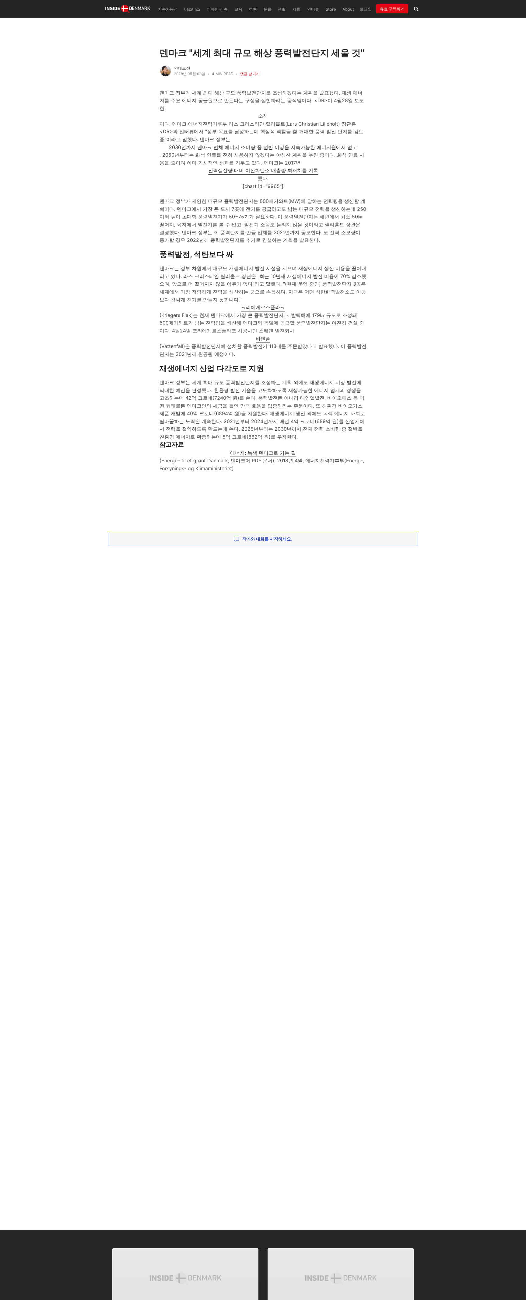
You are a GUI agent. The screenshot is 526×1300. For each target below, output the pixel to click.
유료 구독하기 (392, 8)
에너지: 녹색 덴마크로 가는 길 (263, 453)
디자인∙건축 (217, 9)
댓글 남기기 (250, 73)
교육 (238, 9)
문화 (268, 9)
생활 (282, 9)
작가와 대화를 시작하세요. (266, 538)
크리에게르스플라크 (263, 307)
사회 (296, 9)
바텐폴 (263, 338)
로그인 (366, 8)
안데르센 (182, 68)
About (348, 9)
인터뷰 (313, 9)
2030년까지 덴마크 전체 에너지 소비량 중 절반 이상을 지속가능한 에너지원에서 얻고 (263, 147)
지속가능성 (168, 9)
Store (331, 9)
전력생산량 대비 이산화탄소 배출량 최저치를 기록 (263, 170)
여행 (253, 9)
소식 (263, 116)
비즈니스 (192, 9)
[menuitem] (167, 8)
